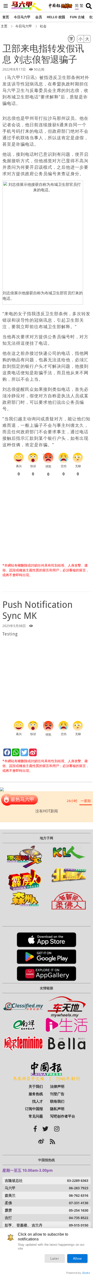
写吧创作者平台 (62, 1116)
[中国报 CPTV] (60, 6)
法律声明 (57, 1086)
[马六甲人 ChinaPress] (26, 3)
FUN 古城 (77, 17)
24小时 (72, 800)
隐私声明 (57, 1108)
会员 (38, 17)
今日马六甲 (22, 17)
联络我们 (57, 1101)
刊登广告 (57, 1093)
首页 (5, 17)
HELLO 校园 (56, 17)
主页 (4, 26)
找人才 (37, 1101)
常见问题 (36, 1116)
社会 (43, 26)
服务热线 (36, 1093)
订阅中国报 (34, 1108)
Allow (77, 1258)
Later (54, 1258)
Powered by (78, 1272)
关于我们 (36, 1086)
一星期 (86, 800)
